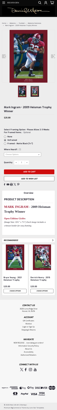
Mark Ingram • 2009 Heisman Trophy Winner (21, 25)
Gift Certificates (28, 321)
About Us (28, 349)
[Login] (46, 3)
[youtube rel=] (35, 369)
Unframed (12, 140)
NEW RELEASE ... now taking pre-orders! (28, 343)
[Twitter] (15, 184)
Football (22, 23)
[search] (40, 3)
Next (53, 56)
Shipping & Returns (28, 330)
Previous (4, 56)
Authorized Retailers (28, 355)
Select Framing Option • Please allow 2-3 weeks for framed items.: (26, 131)
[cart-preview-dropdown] (51, 2)
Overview (28, 193)
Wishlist (28, 324)
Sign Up (32, 327)
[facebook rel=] (25, 369)
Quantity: (8, 162)
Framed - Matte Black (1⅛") (20, 143)
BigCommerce (16, 408)
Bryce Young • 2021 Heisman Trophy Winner (13, 279)
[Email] (8, 184)
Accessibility (28, 352)
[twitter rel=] (21, 369)
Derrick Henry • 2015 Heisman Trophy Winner (40, 279)
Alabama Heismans (34, 23)
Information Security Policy (28, 346)
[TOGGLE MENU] (3, 3)
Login (24, 327)
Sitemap (23, 405)
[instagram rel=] (30, 369)
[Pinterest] (18, 184)
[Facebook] (4, 184)
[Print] (11, 184)
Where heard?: (12, 149)
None (9, 136)
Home (4, 23)
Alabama (13, 23)
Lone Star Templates (36, 408)
